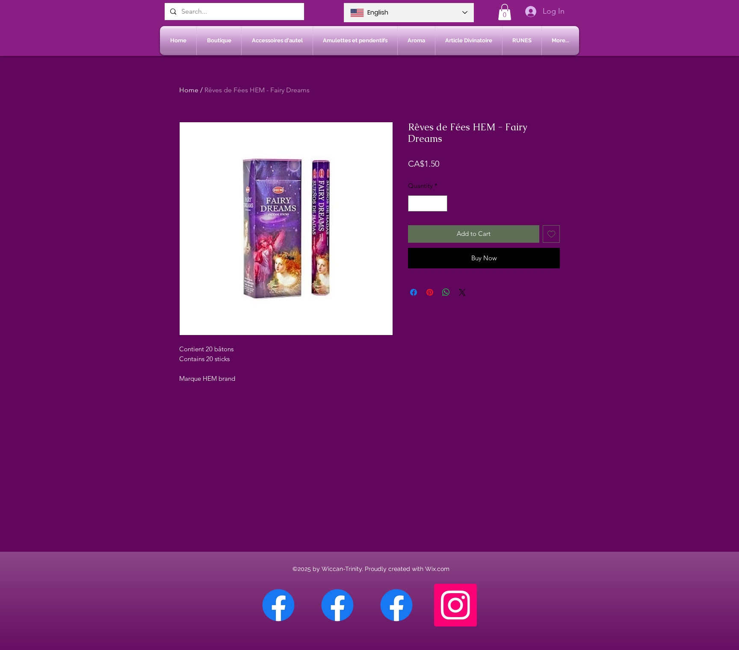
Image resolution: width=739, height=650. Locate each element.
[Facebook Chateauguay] (278, 605)
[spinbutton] (428, 204)
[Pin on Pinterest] (430, 292)
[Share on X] (462, 292)
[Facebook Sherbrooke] (337, 605)
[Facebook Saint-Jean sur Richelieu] (396, 605)
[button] (504, 12)
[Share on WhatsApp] (446, 292)
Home (188, 90)
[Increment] (440, 204)
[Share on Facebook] (413, 292)
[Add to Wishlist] (551, 234)
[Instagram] (455, 605)
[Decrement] (415, 204)
